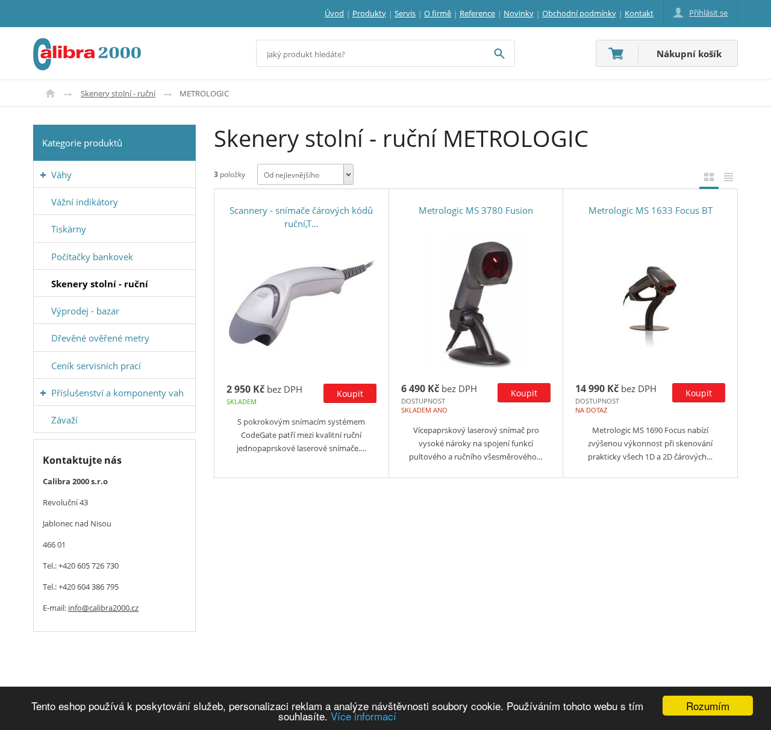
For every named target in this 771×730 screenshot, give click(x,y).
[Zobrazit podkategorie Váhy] (43, 175)
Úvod (50, 93)
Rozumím (707, 705)
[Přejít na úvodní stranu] (87, 45)
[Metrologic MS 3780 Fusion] (476, 301)
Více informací (363, 715)
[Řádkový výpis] (728, 176)
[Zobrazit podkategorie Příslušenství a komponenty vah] (43, 393)
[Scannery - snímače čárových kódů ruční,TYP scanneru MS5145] (301, 302)
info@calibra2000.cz (103, 607)
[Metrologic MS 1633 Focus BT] (650, 301)
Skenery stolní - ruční (118, 93)
